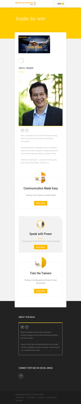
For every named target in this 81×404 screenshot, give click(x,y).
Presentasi (20, 397)
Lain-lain (19, 400)
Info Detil (40, 203)
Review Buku (52, 397)
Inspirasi (41, 397)
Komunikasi (30, 397)
